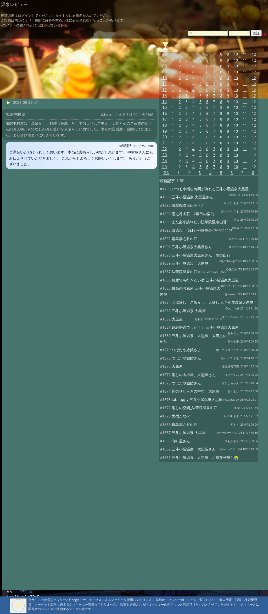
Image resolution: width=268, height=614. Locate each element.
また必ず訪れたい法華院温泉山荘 (199, 221)
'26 (166, 172)
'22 (164, 148)
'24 (164, 161)
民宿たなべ (181, 416)
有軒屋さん (181, 440)
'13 (164, 95)
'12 (164, 90)
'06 (164, 54)
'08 (164, 66)
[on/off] (165, 44)
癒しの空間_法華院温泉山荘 (194, 407)
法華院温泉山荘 (184, 271)
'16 (164, 113)
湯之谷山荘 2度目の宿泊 (193, 213)
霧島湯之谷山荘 (184, 238)
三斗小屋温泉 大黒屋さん (192, 196)
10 (236, 54)
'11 (164, 83)
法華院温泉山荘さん (188, 205)
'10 (164, 77)
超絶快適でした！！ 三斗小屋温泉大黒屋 (205, 327)
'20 (164, 137)
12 (254, 54)
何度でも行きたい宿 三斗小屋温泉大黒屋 (205, 280)
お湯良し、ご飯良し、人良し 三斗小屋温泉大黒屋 (212, 302)
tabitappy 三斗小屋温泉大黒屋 (197, 399)
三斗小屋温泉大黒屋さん (192, 246)
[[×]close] (18, 605)
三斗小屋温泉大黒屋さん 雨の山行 (201, 255)
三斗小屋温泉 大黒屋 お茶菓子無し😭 (205, 457)
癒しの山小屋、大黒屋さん (194, 374)
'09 (164, 72)
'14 (164, 101)
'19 (164, 131)
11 (245, 54)
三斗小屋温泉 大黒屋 (189, 310)
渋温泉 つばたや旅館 (190, 230)
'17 (164, 119)
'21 (164, 143)
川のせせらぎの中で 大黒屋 (195, 391)
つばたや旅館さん (186, 358)
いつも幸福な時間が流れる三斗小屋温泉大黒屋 (210, 188)
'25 (164, 166)
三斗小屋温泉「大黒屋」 (192, 263)
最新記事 (167, 180)
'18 (164, 125)
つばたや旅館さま (186, 349)
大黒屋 (177, 319)
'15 (164, 107)
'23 (164, 154)
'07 (164, 60)
